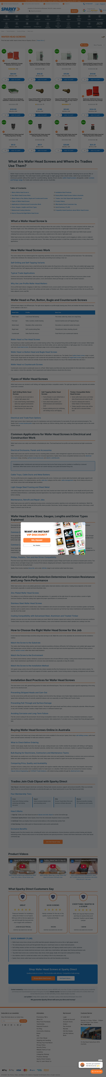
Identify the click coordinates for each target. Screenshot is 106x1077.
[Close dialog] (84, 523)
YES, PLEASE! (36, 540)
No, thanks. (36, 545)
